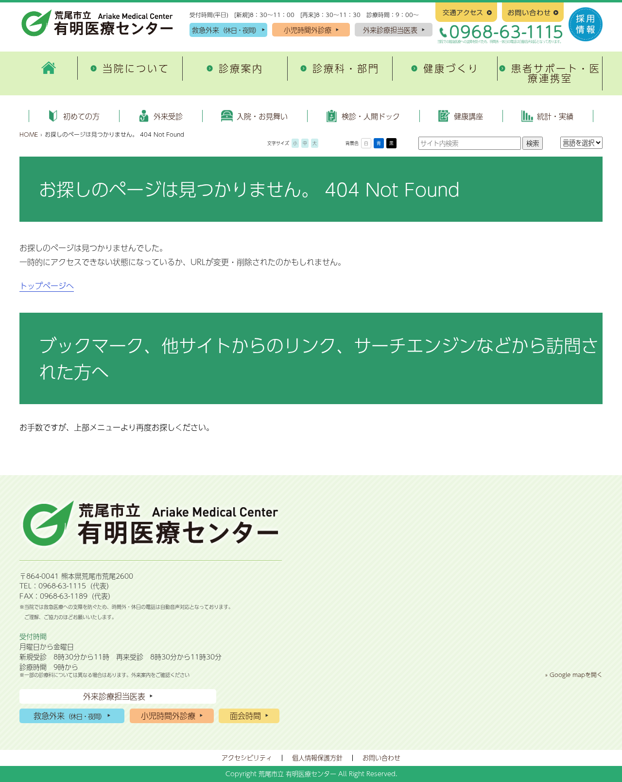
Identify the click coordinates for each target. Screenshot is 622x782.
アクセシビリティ (247, 758)
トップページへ (46, 286)
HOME (28, 134)
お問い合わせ (381, 758)
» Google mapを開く (574, 674)
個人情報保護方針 (317, 758)
